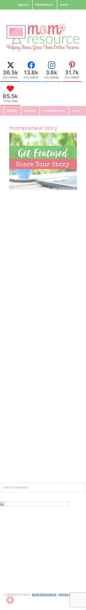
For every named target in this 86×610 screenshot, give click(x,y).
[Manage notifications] (10, 600)
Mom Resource (43, 37)
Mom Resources (44, 595)
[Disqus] (43, 280)
